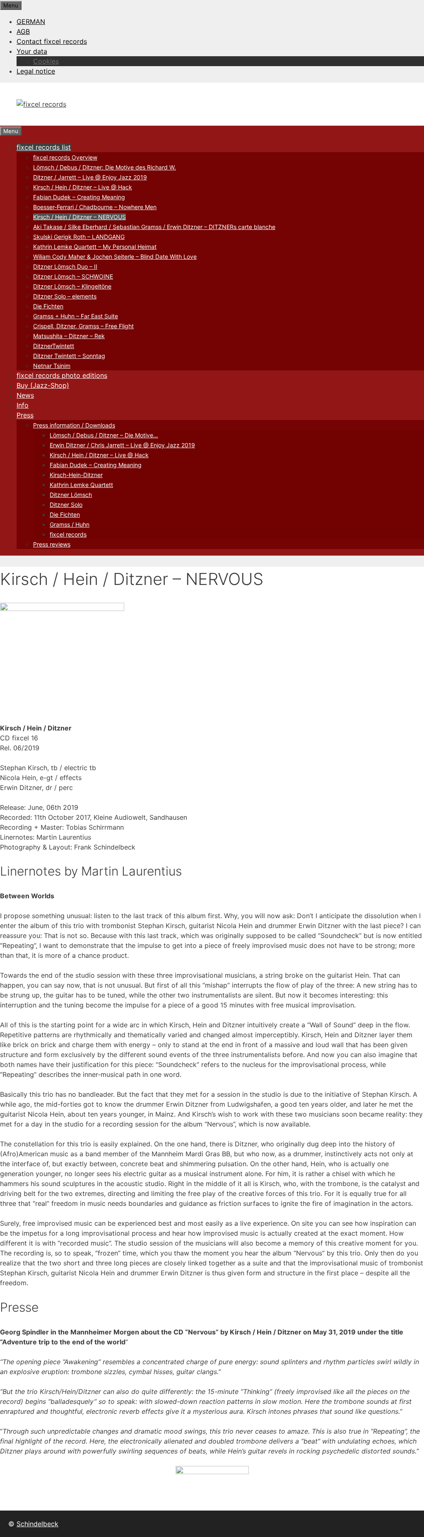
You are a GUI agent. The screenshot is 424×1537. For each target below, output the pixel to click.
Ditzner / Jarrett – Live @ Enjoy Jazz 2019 (90, 177)
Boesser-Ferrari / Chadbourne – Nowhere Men (95, 206)
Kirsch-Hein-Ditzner (76, 474)
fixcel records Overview (65, 157)
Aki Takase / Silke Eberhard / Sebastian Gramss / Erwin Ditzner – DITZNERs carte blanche (154, 226)
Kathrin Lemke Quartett (81, 484)
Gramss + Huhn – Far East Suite (75, 316)
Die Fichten (48, 306)
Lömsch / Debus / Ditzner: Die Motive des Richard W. (104, 167)
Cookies (46, 61)
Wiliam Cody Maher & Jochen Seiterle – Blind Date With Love (115, 256)
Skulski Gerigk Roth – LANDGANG (79, 236)
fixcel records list (44, 147)
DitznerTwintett (53, 345)
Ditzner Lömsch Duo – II (65, 266)
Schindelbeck (37, 1524)
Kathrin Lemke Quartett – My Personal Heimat (95, 246)
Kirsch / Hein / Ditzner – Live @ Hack (82, 187)
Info (23, 405)
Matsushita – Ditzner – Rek (69, 335)
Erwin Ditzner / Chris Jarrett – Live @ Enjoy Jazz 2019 (122, 445)
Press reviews (51, 544)
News (25, 395)
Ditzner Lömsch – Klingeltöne (72, 286)
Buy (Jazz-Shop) (43, 385)
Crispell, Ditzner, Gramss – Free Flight (83, 325)
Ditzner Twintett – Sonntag (69, 355)
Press (25, 415)
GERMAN (31, 21)
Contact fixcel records (52, 41)
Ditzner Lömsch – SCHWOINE (73, 276)
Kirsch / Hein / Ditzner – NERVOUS (79, 216)
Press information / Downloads (74, 425)
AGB (23, 31)
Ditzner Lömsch (71, 494)
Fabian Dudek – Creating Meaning (79, 196)
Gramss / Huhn (69, 524)
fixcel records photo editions (62, 375)
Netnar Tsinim (51, 365)
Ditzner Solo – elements (64, 296)
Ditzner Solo (66, 504)
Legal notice (36, 71)
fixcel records (68, 534)
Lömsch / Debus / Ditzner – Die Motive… (104, 435)
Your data (32, 51)
